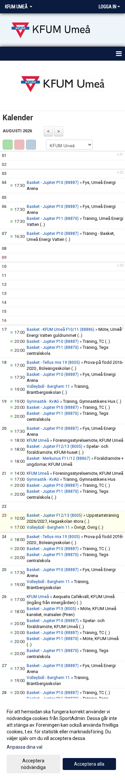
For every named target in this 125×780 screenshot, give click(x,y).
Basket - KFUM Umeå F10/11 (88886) (60, 329)
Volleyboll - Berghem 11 (48, 386)
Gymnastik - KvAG (43, 401)
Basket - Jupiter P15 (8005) (51, 608)
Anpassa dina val (24, 747)
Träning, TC (93, 341)
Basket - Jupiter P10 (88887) (53, 182)
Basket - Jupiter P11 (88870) (53, 218)
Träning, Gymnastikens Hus (89, 401)
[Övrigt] (31, 145)
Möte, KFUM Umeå (101, 638)
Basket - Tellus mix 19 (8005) (53, 362)
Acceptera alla (89, 764)
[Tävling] (19, 145)
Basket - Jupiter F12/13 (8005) (54, 446)
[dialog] (62, 739)
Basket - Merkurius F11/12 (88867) (58, 458)
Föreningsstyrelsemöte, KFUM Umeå (88, 440)
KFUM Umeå (38, 440)
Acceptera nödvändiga (33, 764)
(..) (42, 224)
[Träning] (8, 145)
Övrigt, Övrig (85, 527)
